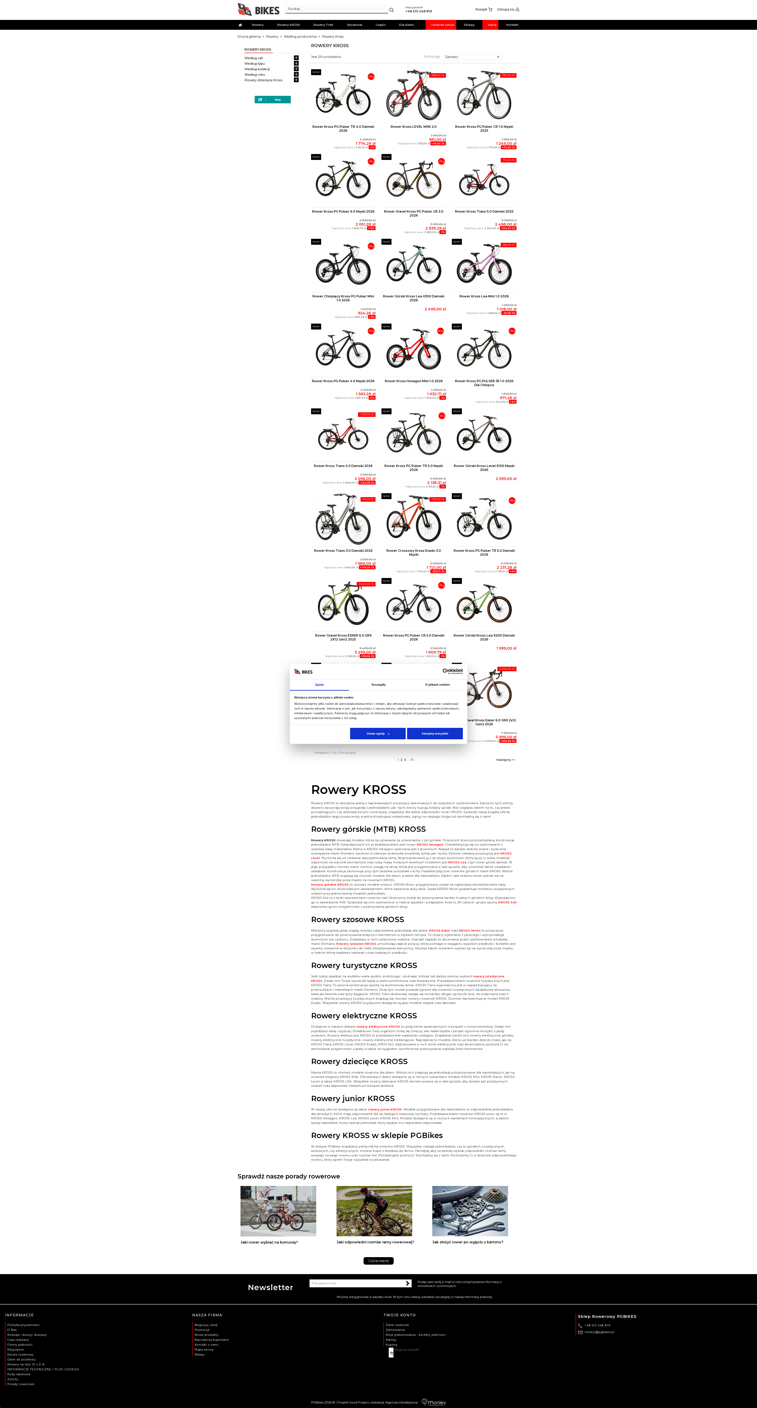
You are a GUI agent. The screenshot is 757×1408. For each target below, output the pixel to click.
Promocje (202, 1330)
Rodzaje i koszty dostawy (27, 1335)
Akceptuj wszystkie (435, 733)
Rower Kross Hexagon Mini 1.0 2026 (414, 381)
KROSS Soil (507, 902)
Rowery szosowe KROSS (356, 944)
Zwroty (12, 1379)
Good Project (359, 1402)
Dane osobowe (397, 1325)
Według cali (253, 58)
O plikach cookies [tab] (437, 684)
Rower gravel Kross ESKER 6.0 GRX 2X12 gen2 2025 (343, 637)
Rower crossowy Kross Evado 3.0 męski (413, 552)
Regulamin (15, 1349)
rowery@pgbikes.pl (599, 1332)
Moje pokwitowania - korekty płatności (416, 1335)
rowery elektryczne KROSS (378, 1026)
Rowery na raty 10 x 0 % (26, 1364)
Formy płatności (20, 1344)
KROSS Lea (457, 862)
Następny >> (505, 760)
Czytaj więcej (378, 1261)
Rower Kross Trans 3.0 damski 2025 (343, 551)
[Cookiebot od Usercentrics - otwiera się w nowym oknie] (445, 672)
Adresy (391, 1340)
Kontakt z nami (206, 1344)
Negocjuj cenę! (206, 1325)
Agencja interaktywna (401, 1402)
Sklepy (200, 1354)
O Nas (12, 1330)
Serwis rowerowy (20, 1354)
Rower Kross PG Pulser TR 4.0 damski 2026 (343, 129)
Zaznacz (473, 57)
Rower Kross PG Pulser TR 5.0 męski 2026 (413, 468)
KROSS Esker (439, 930)
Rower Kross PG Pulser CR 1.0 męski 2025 (484, 129)
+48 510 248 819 (597, 1325)
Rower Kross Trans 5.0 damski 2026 (343, 466)
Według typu (254, 63)
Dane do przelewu (21, 1359)
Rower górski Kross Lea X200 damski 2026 (484, 637)
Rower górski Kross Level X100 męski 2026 (484, 468)
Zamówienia (395, 1330)
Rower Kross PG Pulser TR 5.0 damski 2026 (484, 552)
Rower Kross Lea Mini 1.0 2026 (484, 296)
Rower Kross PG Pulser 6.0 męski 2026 (343, 211)
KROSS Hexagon (430, 844)
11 (412, 760)
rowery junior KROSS (385, 1109)
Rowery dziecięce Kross (263, 80)
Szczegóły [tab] (378, 684)
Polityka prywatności (23, 1325)
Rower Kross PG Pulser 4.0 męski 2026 (343, 381)
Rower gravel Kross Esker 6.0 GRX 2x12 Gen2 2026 (484, 722)
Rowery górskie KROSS (330, 884)
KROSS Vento (470, 930)
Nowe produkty (207, 1335)
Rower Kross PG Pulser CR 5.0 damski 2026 (413, 637)
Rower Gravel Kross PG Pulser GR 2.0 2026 (413, 213)
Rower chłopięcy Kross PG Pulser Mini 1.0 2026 (343, 298)
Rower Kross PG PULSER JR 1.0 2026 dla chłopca (484, 383)
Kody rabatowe (19, 1374)
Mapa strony (204, 1349)
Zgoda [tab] (319, 684)
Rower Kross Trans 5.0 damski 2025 (484, 211)
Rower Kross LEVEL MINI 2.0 (414, 127)
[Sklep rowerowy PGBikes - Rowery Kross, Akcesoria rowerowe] (259, 9)
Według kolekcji (257, 69)
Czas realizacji (18, 1340)
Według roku (254, 75)
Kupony (392, 1344)
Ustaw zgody (376, 733)
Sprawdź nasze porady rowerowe (289, 1176)
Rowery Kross (257, 49)
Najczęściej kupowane (212, 1340)
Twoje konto (399, 1315)
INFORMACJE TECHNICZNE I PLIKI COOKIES (43, 1369)
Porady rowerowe (20, 1384)
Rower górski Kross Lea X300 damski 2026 (413, 298)
